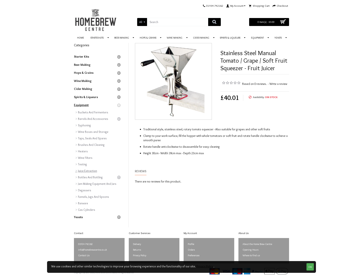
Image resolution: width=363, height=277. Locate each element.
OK (310, 266)
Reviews (140, 171)
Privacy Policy (204, 266)
